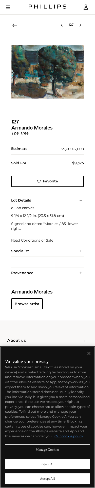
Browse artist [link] (27, 304)
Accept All (47, 478)
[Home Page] (48, 7)
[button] (47, 72)
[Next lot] (80, 25)
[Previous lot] (61, 25)
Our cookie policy (68, 436)
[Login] (86, 7)
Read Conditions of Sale (32, 240)
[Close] (88, 353)
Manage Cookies (48, 449)
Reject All (47, 464)
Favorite (50, 181)
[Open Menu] (11, 7)
